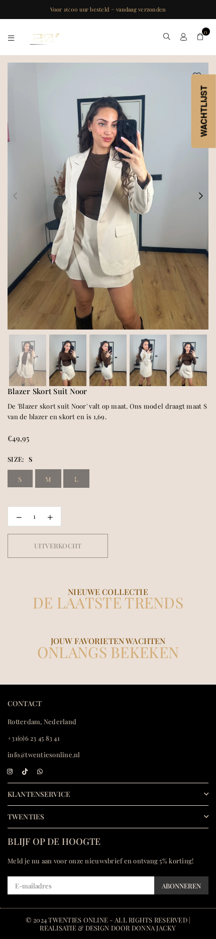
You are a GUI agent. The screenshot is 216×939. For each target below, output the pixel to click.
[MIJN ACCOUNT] (183, 36)
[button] (200, 36)
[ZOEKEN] (167, 36)
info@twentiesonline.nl (44, 754)
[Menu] (11, 36)
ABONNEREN (181, 885)
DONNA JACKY (154, 927)
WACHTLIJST (203, 111)
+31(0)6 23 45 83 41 (34, 738)
